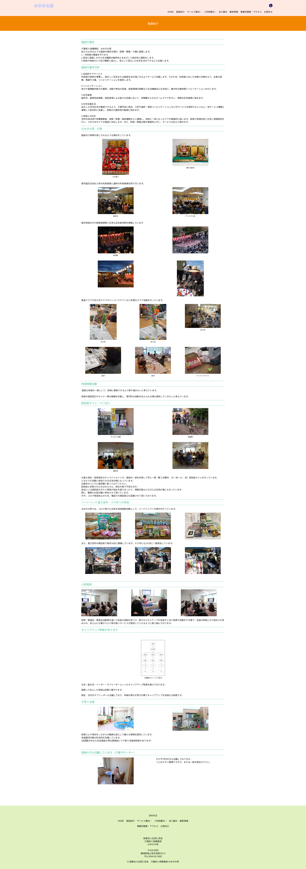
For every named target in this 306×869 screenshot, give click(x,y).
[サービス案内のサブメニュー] (201, 11)
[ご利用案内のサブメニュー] (215, 11)
